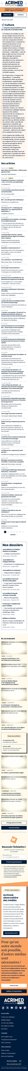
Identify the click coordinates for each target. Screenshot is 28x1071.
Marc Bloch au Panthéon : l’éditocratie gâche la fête (14, 171)
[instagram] (16, 1007)
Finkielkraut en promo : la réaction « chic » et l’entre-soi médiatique (12, 181)
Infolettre (21, 15)
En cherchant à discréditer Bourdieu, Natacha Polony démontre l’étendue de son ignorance (13, 400)
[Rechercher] (2, 3)
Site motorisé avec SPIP (14, 1064)
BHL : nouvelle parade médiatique (12, 200)
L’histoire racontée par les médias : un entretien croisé (13, 355)
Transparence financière (9, 1039)
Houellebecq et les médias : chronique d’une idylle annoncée (13, 220)
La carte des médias (7, 1023)
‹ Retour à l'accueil (7, 19)
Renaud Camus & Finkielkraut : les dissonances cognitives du (12, 278)
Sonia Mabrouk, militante (10, 742)
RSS (20, 1061)
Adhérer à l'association (14, 991)
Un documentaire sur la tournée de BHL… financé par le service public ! (12, 326)
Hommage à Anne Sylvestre (10, 268)
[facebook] (3, 1007)
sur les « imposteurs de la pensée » (12, 451)
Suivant (13, 535)
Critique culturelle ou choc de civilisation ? (11, 511)
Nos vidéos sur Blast (7, 1026)
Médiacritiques (6, 1020)
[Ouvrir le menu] (26, 3)
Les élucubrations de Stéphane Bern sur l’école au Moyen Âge (13, 301)
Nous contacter (6, 1042)
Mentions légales (12, 1061)
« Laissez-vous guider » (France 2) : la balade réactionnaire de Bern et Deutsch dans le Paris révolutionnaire (13, 314)
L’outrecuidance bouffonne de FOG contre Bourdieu (12, 191)
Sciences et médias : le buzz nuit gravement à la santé (11, 496)
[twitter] (7, 1007)
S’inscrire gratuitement (14, 862)
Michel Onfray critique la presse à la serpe (13, 422)
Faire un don (7, 15)
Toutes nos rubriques (8, 1017)
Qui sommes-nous (6, 1036)
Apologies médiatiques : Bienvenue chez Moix (12, 290)
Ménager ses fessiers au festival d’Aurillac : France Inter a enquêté (12, 461)
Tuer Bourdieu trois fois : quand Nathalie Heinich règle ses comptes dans (12, 236)
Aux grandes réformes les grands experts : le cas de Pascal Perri (12, 749)
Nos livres (4, 1029)
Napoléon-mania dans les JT (10, 248)
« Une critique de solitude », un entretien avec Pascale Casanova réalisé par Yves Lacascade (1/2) (12, 386)
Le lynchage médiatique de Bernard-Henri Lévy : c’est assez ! (13, 470)
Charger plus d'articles (14, 823)
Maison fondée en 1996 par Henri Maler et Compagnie (14, 1068)
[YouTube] (11, 1007)
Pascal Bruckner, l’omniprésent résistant (11, 484)
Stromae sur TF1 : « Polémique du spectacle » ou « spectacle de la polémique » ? (11, 209)
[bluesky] (20, 1007)
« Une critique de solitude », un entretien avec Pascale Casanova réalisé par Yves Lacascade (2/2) (12, 371)
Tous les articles (14, 828)
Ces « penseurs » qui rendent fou (11, 260)
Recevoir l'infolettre (7, 1056)
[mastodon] (24, 1007)
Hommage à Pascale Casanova (11, 413)
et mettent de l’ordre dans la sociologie (13, 438)
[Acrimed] (14, 3)
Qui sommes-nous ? (11, 933)
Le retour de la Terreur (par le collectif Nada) (13, 523)
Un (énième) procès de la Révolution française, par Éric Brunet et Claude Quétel (13, 341)
